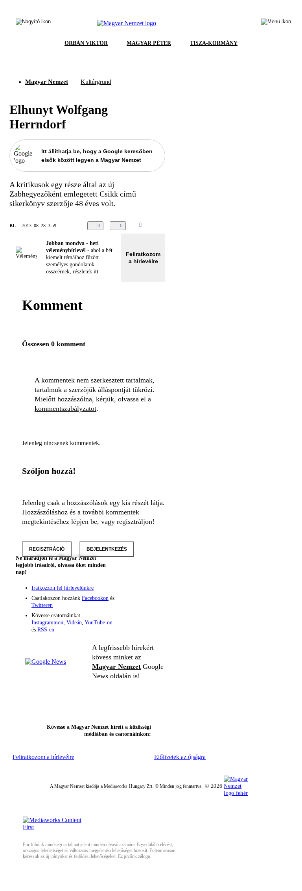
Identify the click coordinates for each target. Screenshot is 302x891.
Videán (74, 623)
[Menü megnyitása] (276, 23)
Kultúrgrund (96, 81)
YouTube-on (98, 623)
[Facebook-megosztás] (193, 225)
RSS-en (45, 630)
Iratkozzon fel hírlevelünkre (62, 588)
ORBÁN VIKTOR (86, 43)
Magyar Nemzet (46, 81)
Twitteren (42, 605)
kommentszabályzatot (65, 408)
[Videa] (122, 604)
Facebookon (95, 598)
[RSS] (154, 604)
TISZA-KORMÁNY (214, 43)
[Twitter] (154, 593)
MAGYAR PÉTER (149, 43)
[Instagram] (138, 593)
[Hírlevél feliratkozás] (154, 582)
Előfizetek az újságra (180, 757)
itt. (97, 272)
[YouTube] (138, 604)
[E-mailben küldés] (162, 225)
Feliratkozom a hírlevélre (143, 257)
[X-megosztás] (177, 225)
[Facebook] (122, 593)
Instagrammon (47, 623)
